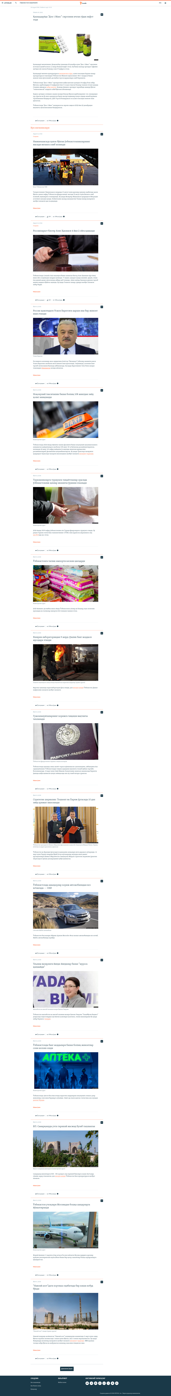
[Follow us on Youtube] (87, 1383)
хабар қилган (51, 87)
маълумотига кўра (65, 74)
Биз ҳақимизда (35, 1382)
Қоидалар (34, 1389)
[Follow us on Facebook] (95, 1383)
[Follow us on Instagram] (100, 1383)
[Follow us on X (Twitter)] (108, 1383)
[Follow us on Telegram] (91, 1383)
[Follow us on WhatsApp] (104, 1383)
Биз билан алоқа (36, 1386)
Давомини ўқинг (67, 1369)
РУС (160, 3)
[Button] (40, 121)
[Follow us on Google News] (112, 1383)
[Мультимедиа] (165, 3)
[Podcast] (116, 1383)
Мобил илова (62, 1382)
